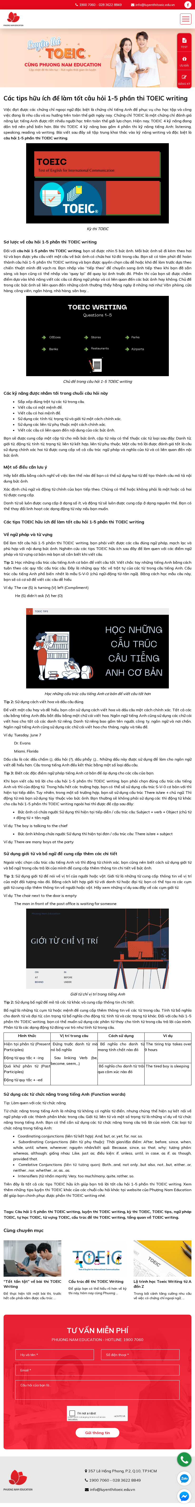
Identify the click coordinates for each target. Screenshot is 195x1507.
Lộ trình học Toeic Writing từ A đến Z (162, 1284)
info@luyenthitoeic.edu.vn (155, 5)
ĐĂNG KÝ (184, 83)
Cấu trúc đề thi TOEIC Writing (95, 1281)
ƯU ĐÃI (184, 65)
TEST (184, 47)
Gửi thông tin (97, 1432)
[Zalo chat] (184, 1478)
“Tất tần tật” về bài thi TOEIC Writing (32, 1284)
